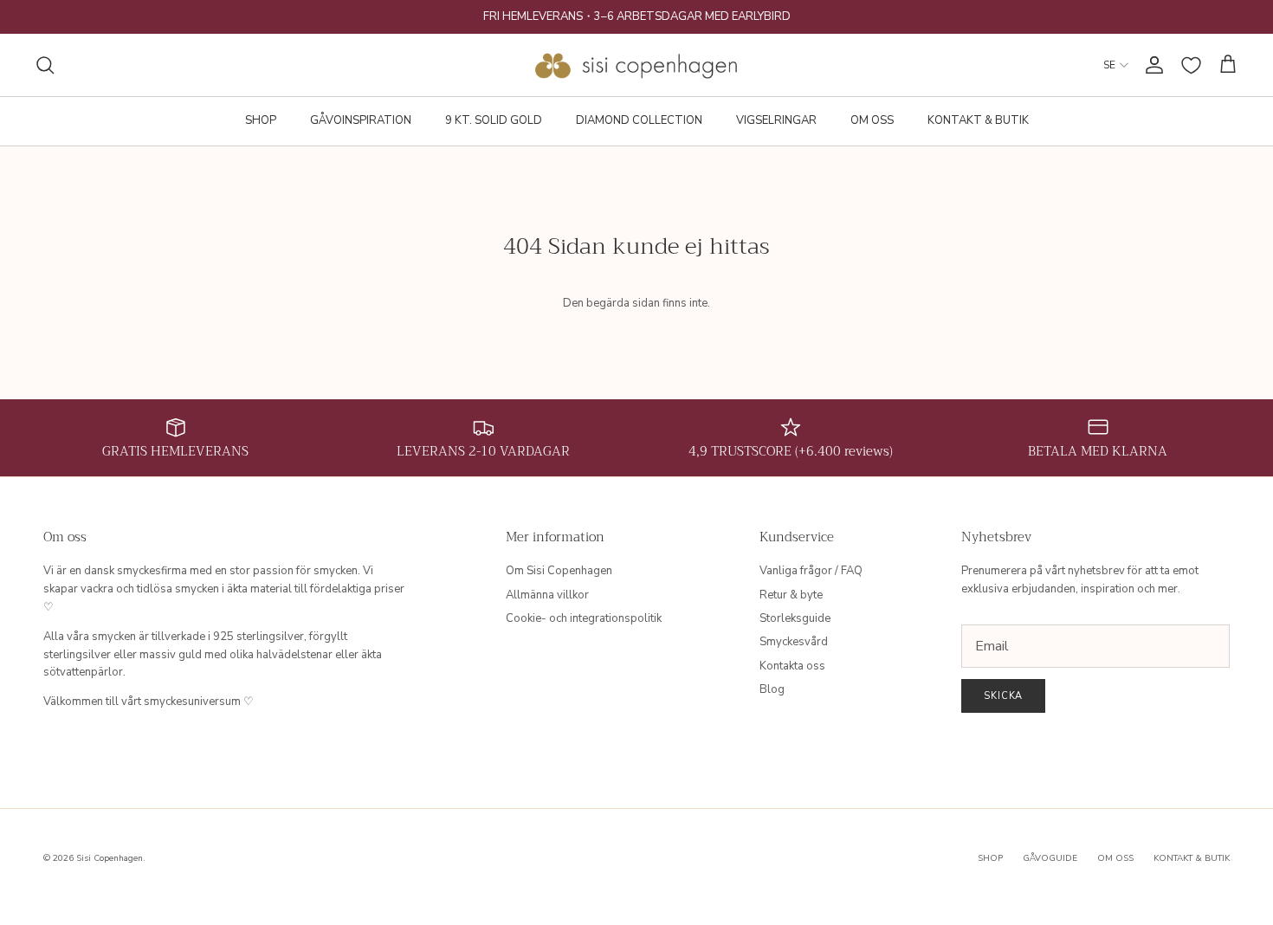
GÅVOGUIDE (1050, 858)
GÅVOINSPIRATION (360, 120)
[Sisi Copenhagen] (637, 65)
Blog (772, 689)
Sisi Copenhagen (109, 858)
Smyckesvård (793, 642)
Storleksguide (794, 618)
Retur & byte (791, 595)
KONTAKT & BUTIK (978, 120)
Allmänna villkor (547, 595)
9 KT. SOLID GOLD (493, 120)
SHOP (260, 120)
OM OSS (872, 120)
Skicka (1003, 695)
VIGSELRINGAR (776, 120)
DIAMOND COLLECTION (639, 120)
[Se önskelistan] (1191, 65)
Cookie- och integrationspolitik (584, 618)
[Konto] (1151, 65)
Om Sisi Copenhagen (559, 571)
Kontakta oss (792, 666)
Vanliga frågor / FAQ (811, 571)
